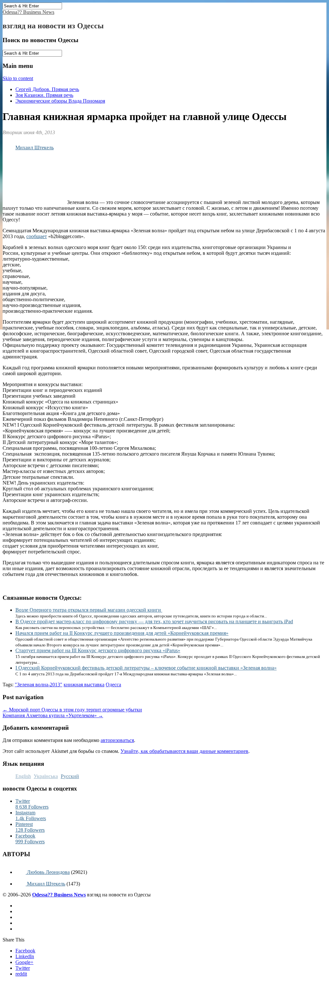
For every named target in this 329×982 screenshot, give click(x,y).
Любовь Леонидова (48, 872)
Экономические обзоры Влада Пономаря (60, 101)
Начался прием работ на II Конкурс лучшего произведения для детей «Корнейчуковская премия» (121, 633)
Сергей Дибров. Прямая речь (47, 89)
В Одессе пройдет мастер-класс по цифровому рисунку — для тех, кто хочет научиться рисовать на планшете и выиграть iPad (154, 621)
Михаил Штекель (34, 147)
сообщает (36, 236)
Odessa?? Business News (28, 12)
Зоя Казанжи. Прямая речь (44, 95)
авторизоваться (117, 740)
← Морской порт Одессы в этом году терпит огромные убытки (72, 709)
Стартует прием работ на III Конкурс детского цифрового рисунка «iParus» (97, 650)
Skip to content (18, 78)
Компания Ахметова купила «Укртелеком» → (53, 715)
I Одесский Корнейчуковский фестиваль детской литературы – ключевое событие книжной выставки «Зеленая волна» (146, 668)
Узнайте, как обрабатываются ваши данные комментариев (184, 751)
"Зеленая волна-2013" (38, 684)
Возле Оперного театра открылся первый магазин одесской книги (88, 610)
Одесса (113, 684)
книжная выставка (84, 684)
